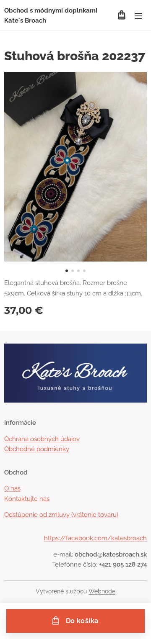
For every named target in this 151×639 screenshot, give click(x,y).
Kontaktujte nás (26, 499)
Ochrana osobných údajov (42, 439)
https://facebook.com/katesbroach (95, 538)
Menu (138, 15)
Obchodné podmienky (36, 449)
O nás (12, 488)
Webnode (102, 591)
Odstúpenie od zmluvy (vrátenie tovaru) (61, 514)
